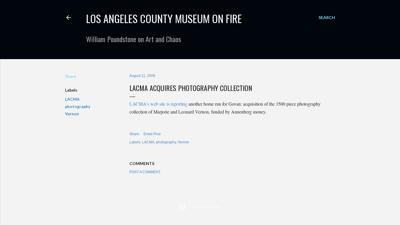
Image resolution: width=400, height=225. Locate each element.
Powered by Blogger (204, 207)
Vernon (72, 113)
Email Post (151, 134)
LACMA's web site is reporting (158, 104)
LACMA (72, 99)
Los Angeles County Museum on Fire (164, 18)
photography (77, 106)
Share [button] (70, 76)
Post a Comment (144, 172)
